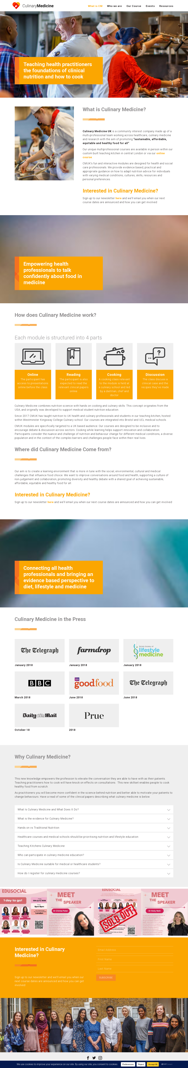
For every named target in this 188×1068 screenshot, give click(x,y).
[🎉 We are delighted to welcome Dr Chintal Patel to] (70, 912)
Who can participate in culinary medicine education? (51, 855)
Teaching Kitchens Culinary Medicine (41, 845)
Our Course (133, 6)
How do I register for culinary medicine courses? (49, 873)
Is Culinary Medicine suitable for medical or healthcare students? (59, 864)
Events (150, 6)
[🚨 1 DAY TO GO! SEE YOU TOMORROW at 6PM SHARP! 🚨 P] (23, 912)
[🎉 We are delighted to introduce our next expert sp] (164, 912)
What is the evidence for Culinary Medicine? (46, 818)
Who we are (114, 6)
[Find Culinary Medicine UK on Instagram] (100, 1057)
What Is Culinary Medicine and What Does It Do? (48, 809)
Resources (166, 6)
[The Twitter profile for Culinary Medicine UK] (94, 1057)
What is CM (95, 6)
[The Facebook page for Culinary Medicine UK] (87, 1057)
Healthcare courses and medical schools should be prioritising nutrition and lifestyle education (78, 836)
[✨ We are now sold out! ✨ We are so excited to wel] (117, 912)
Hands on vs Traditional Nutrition (38, 827)
